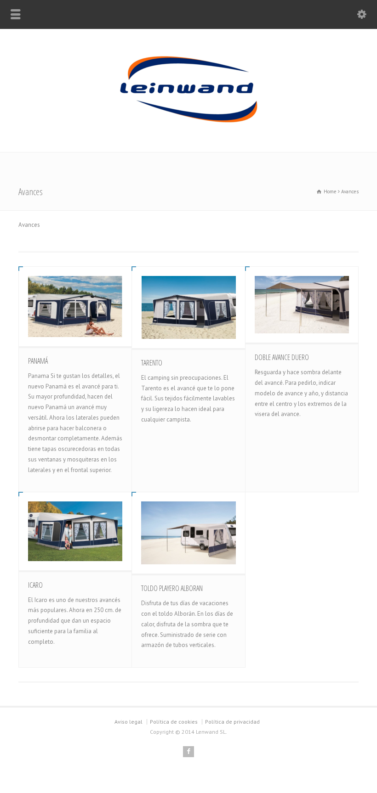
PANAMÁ (38, 361)
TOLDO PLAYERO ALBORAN (172, 588)
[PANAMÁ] (75, 306)
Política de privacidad (232, 721)
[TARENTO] (188, 307)
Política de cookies (174, 721)
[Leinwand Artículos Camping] (188, 132)
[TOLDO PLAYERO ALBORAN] (188, 532)
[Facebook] (188, 751)
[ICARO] (75, 531)
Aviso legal (128, 721)
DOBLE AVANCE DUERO (282, 357)
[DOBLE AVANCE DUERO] (302, 304)
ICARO (35, 585)
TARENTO (151, 363)
